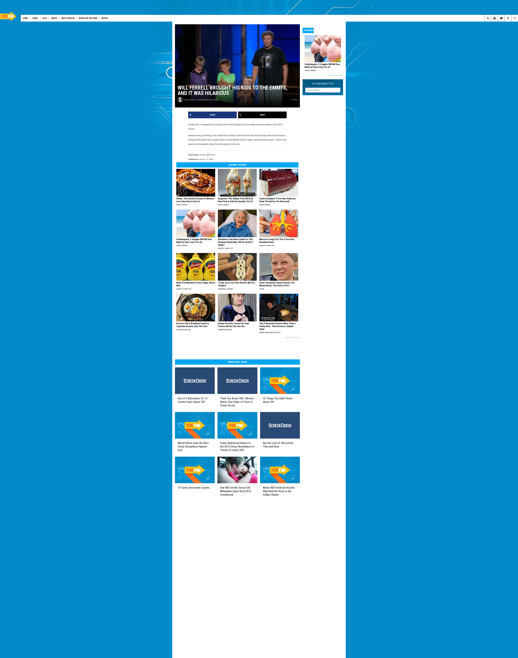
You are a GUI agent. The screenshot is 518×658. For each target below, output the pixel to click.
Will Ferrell (211, 155)
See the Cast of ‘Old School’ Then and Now (278, 444)
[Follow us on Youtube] (501, 18)
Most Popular (68, 18)
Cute (44, 18)
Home (25, 18)
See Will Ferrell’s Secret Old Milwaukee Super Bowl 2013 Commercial (235, 491)
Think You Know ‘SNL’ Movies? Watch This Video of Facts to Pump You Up (237, 402)
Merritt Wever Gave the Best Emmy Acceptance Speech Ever (193, 446)
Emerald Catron (189, 100)
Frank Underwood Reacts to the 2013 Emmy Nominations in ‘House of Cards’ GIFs (237, 446)
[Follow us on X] (514, 18)
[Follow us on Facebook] (508, 18)
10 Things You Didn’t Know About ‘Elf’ (277, 400)
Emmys (203, 155)
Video (211, 159)
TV (207, 159)
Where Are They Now (88, 18)
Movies (105, 18)
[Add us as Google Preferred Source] (494, 18)
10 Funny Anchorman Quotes (194, 487)
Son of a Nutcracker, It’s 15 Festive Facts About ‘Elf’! (192, 400)
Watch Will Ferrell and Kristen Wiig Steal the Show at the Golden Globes (279, 491)
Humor (202, 159)
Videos (54, 18)
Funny (35, 18)
